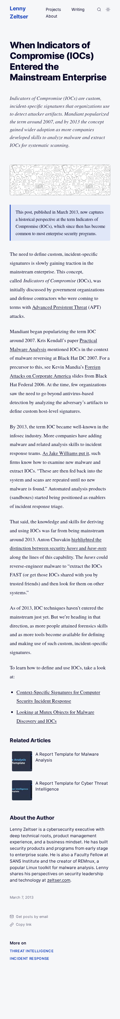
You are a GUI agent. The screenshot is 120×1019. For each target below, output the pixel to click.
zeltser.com (58, 880)
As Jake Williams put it (65, 453)
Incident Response (29, 958)
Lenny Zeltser (19, 12)
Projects (53, 9)
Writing (78, 9)
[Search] (99, 9)
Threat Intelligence (32, 951)
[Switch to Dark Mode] (108, 9)
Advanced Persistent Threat (59, 307)
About (51, 16)
